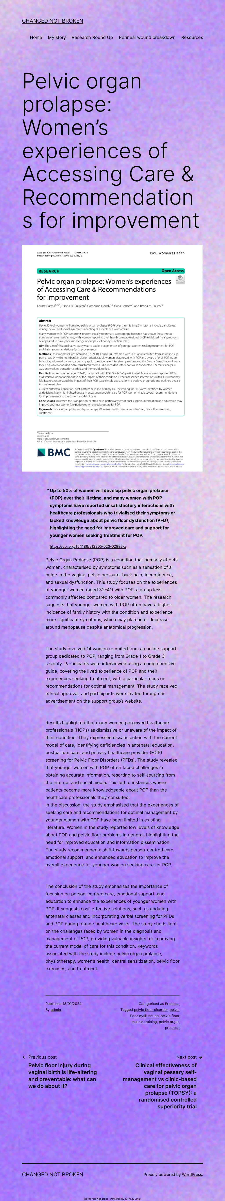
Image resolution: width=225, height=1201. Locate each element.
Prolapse (172, 1003)
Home (36, 37)
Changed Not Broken (52, 21)
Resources (192, 37)
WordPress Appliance (96, 1198)
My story (57, 37)
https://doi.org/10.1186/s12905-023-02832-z (88, 546)
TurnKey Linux (133, 1198)
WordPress (192, 1174)
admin (56, 1009)
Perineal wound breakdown (147, 37)
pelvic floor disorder (151, 1009)
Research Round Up (92, 37)
